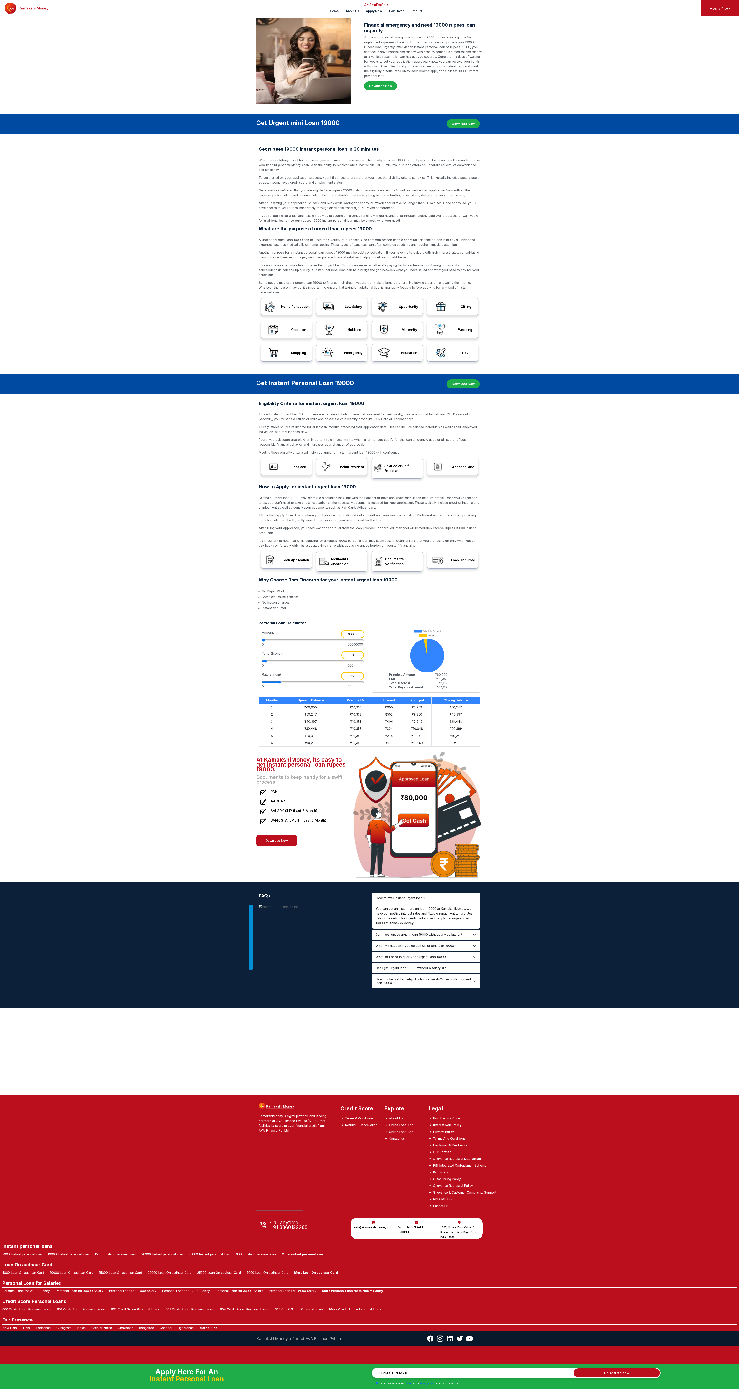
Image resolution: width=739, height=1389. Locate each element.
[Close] (442, 11)
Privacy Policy (425, 59)
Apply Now (408, 140)
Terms (407, 59)
